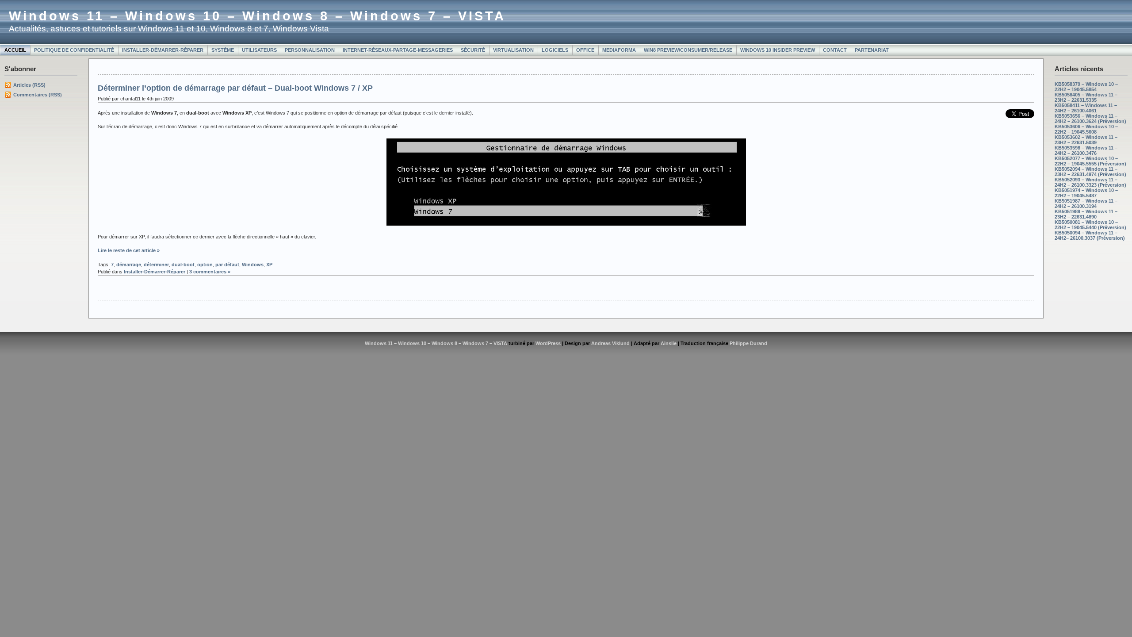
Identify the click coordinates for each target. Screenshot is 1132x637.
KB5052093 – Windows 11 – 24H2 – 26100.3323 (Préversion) (1090, 182)
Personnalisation (310, 50)
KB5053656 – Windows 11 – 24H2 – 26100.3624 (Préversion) (1090, 118)
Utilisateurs (259, 50)
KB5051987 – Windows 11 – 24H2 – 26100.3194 (1086, 203)
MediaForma (619, 50)
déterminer (156, 264)
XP (269, 264)
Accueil (15, 50)
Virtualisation (513, 50)
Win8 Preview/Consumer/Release (688, 50)
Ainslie (669, 343)
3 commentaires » (209, 271)
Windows (253, 264)
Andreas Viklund (610, 343)
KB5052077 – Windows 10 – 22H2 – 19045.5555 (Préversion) (1090, 161)
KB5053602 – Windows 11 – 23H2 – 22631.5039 (1086, 139)
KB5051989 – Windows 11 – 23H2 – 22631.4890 (1086, 214)
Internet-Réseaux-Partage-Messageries (398, 50)
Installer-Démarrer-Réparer (162, 50)
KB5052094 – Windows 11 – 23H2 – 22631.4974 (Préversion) (1090, 171)
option (205, 264)
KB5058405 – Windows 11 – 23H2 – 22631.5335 (1086, 97)
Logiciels (555, 50)
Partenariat (872, 50)
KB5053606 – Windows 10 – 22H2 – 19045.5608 (1086, 129)
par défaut (227, 264)
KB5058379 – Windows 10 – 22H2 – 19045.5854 (1086, 86)
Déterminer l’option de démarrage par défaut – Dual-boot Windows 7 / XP (235, 88)
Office (585, 50)
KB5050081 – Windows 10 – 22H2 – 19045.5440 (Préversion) (1090, 224)
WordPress (548, 343)
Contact (835, 50)
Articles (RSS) (29, 85)
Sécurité (473, 50)
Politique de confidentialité (74, 50)
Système (222, 50)
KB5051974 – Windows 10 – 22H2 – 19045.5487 (1086, 193)
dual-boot (183, 264)
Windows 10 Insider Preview (777, 50)
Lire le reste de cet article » (129, 250)
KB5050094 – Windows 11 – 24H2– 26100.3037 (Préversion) (1090, 235)
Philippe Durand (748, 343)
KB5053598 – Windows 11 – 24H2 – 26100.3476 (1086, 150)
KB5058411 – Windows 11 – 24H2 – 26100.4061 (1086, 108)
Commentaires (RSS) (37, 94)
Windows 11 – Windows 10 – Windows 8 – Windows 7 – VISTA (257, 16)
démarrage (128, 264)
